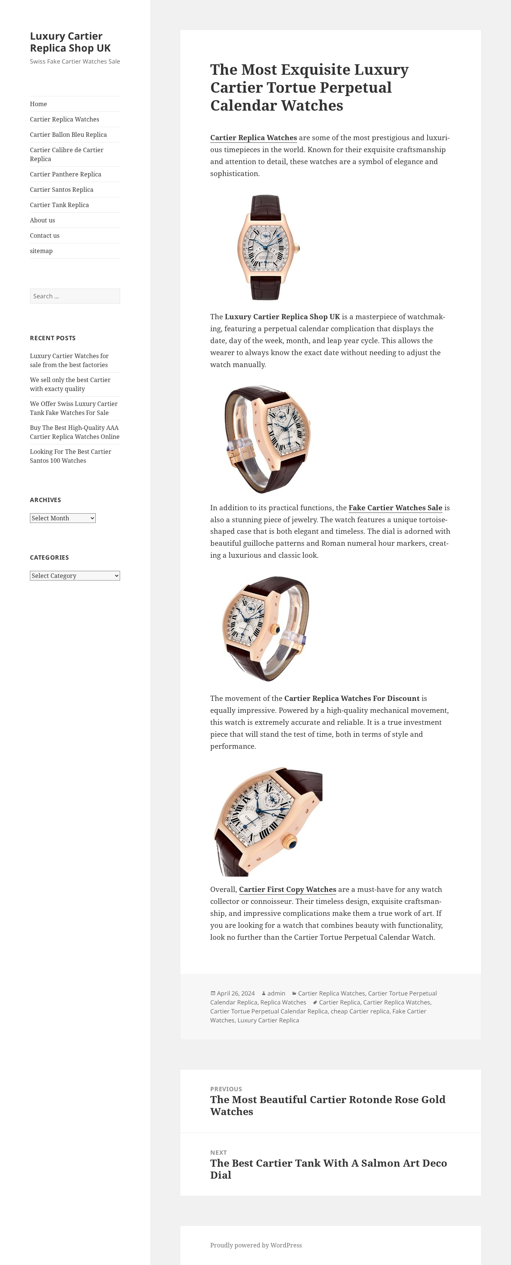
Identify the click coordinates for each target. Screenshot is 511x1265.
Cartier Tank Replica (59, 205)
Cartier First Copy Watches (287, 889)
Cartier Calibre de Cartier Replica (67, 154)
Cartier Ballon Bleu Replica (68, 134)
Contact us (44, 235)
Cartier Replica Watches (64, 119)
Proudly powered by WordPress (256, 1245)
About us (42, 220)
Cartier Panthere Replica (65, 174)
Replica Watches (283, 1002)
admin (276, 993)
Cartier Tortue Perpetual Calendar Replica (269, 1011)
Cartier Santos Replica (62, 189)
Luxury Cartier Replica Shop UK (70, 42)
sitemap (41, 251)
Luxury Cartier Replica (268, 1020)
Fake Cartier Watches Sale (396, 508)
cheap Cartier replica (360, 1011)
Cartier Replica (339, 1002)
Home (38, 104)
